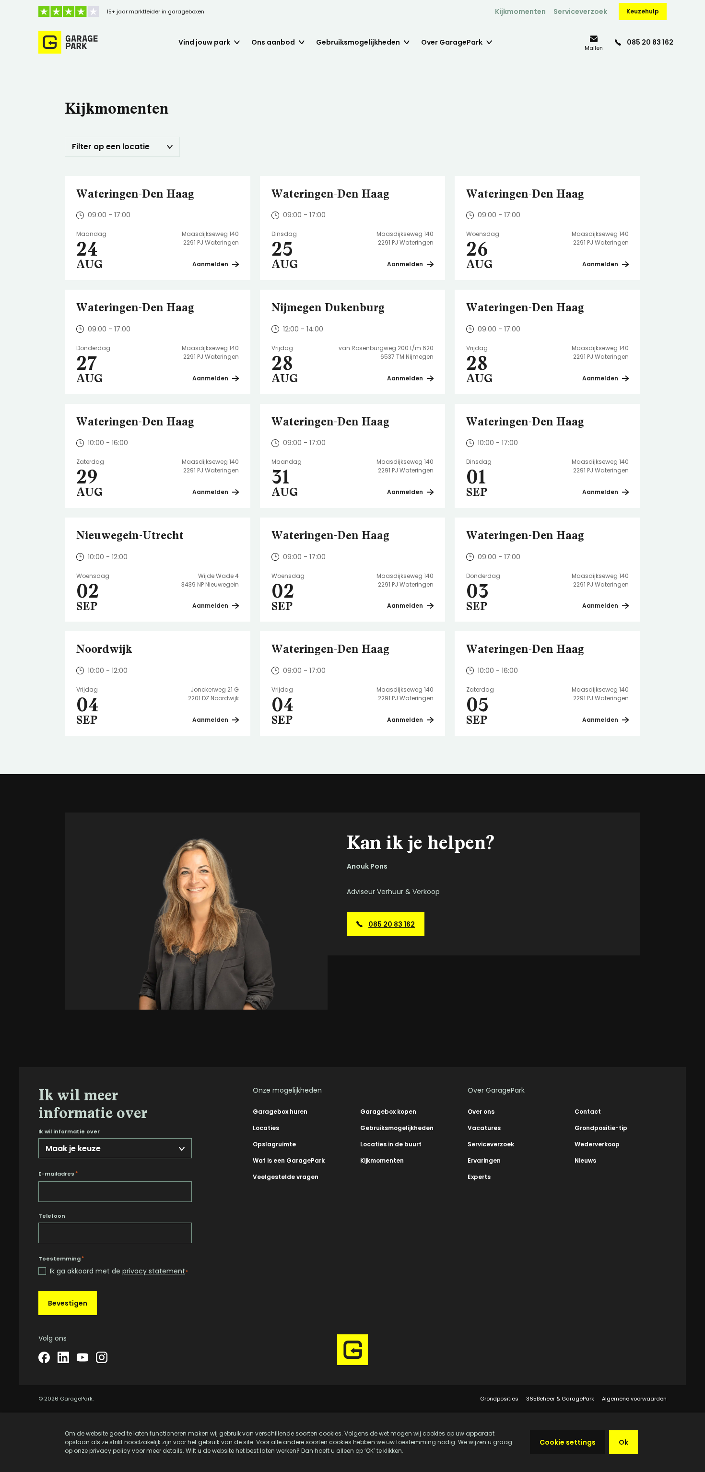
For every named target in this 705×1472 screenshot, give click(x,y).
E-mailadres (58, 1174)
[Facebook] (44, 1357)
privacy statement (153, 1271)
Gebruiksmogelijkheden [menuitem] (358, 42)
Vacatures (484, 1128)
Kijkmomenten (520, 11)
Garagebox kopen (388, 1111)
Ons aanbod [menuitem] (273, 42)
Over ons (481, 1111)
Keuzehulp (642, 11)
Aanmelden (210, 264)
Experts (479, 1177)
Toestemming (61, 1258)
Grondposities (499, 1398)
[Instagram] (101, 1357)
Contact (588, 1111)
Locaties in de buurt (391, 1144)
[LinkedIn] (63, 1357)
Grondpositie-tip (601, 1128)
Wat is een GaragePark (289, 1160)
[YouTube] (82, 1357)
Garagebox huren (280, 1111)
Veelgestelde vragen (285, 1177)
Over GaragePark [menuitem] (451, 42)
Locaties (266, 1128)
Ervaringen (484, 1160)
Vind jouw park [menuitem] (204, 42)
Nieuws (585, 1160)
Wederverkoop (597, 1144)
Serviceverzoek (580, 11)
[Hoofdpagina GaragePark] (68, 42)
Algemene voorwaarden (634, 1398)
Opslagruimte (274, 1144)
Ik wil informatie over (69, 1131)
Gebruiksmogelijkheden (397, 1128)
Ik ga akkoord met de (119, 1271)
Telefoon (51, 1216)
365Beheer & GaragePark (560, 1398)
